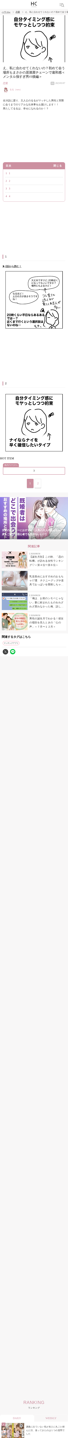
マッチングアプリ (11, 643)
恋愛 (18, 12)
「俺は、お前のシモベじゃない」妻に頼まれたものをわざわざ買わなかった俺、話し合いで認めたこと (46, 603)
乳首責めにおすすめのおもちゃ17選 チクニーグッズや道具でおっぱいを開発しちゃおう (46, 581)
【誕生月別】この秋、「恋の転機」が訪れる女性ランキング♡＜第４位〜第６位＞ (46, 560)
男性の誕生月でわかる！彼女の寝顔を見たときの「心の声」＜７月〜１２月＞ (46, 622)
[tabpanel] (34, 518)
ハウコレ (6, 12)
